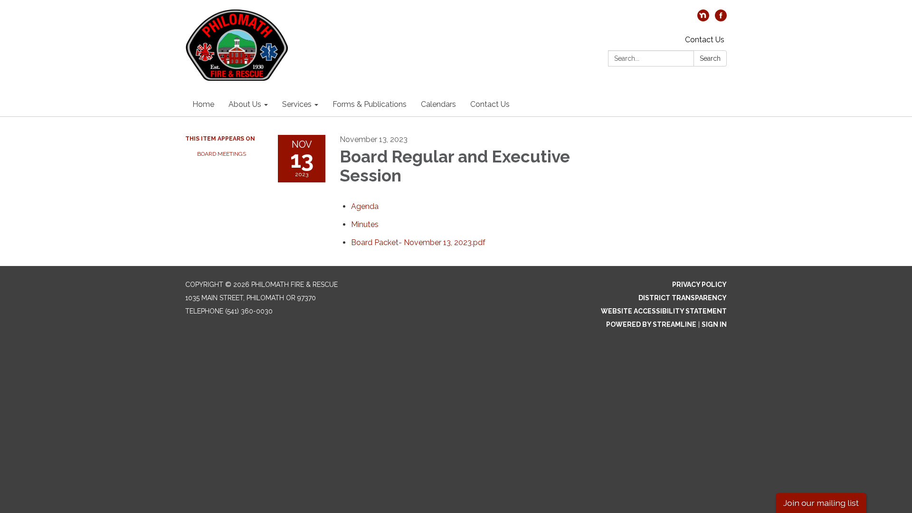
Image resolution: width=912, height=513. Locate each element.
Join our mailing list (821, 503)
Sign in (714, 324)
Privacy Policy (699, 284)
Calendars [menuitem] (438, 104)
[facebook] (721, 18)
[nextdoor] (703, 18)
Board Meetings (221, 154)
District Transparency (682, 298)
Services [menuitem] (297, 104)
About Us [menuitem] (244, 104)
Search (710, 58)
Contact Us (704, 39)
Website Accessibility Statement (664, 311)
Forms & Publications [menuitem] (369, 104)
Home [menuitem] (203, 104)
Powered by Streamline (651, 324)
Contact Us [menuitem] (490, 104)
